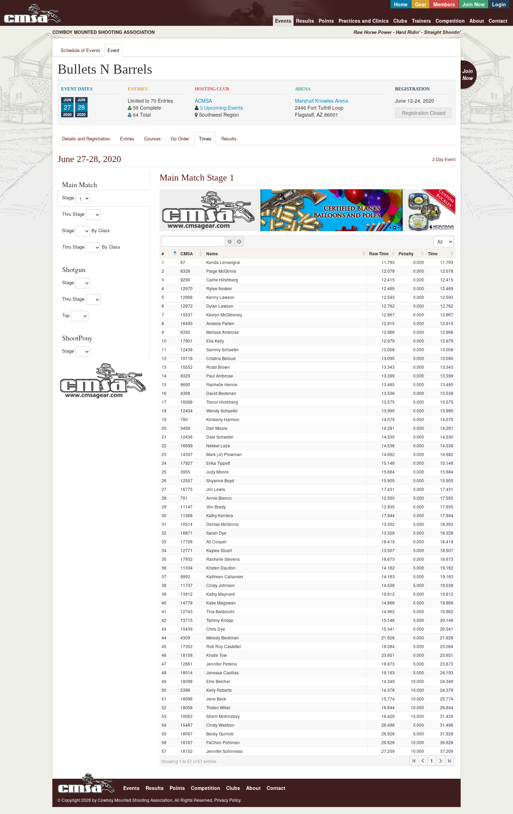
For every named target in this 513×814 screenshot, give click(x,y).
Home (401, 4)
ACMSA (203, 100)
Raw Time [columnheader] (379, 253)
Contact (498, 20)
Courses (152, 138)
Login (499, 4)
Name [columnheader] (212, 253)
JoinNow (467, 74)
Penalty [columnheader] (406, 253)
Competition (450, 20)
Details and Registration (86, 138)
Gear (420, 4)
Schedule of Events (81, 50)
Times (205, 138)
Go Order (180, 138)
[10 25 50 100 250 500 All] (443, 241)
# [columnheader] (163, 253)
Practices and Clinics (364, 20)
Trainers (421, 20)
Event (113, 50)
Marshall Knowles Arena (321, 100)
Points (326, 20)
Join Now (473, 4)
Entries (127, 138)
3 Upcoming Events (221, 107)
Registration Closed (423, 112)
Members (444, 4)
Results (305, 20)
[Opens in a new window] (103, 379)
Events (283, 20)
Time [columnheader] (433, 253)
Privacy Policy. (227, 800)
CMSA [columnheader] (186, 253)
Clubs (400, 20)
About (476, 20)
